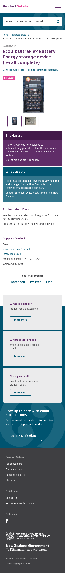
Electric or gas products (13, 69)
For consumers (14, 463)
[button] (33, 94)
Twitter (35, 282)
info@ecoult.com (12, 254)
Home (5, 34)
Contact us (12, 498)
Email (50, 282)
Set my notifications (23, 436)
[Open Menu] (58, 6)
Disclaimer (21, 558)
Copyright (33, 558)
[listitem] (32, 312)
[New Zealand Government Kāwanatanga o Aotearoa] (27, 548)
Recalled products (20, 34)
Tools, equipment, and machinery (42, 69)
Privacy (9, 558)
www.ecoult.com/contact (16, 249)
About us (10, 480)
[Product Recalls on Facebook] (7, 520)
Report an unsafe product (20, 503)
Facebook (18, 282)
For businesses (14, 469)
